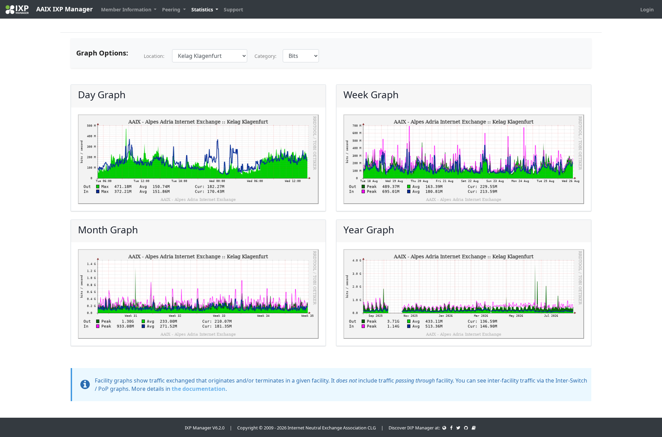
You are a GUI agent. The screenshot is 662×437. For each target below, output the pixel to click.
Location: (154, 56)
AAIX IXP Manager (63, 9)
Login (647, 9)
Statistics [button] (202, 9)
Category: (265, 56)
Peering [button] (172, 9)
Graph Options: (102, 53)
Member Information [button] (127, 9)
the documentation (198, 389)
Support (233, 9)
